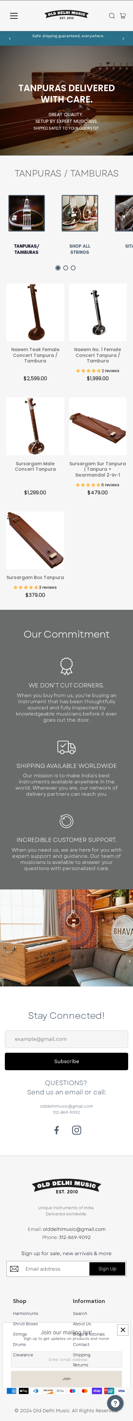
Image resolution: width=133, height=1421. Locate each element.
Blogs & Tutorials (89, 1334)
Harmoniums (25, 1314)
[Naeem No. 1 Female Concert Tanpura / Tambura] (98, 314)
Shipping (81, 1355)
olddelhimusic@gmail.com (66, 1106)
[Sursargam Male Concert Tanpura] (35, 427)
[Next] (123, 38)
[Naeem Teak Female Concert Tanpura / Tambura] (35, 314)
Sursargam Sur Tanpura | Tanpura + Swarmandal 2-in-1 (97, 469)
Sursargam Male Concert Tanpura (35, 466)
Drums (19, 1345)
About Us (82, 1324)
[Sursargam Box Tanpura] (35, 542)
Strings (20, 1334)
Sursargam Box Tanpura (35, 577)
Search (80, 1314)
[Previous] (10, 38)
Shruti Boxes (25, 1324)
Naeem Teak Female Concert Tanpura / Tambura (35, 355)
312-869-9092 (66, 1112)
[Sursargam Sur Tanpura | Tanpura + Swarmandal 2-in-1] (98, 427)
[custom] (57, 1130)
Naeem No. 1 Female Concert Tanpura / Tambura (97, 355)
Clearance (23, 1355)
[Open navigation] (20, 16)
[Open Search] (112, 16)
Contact (81, 1345)
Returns (80, 1365)
